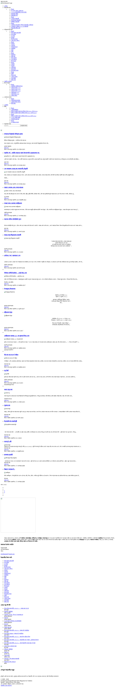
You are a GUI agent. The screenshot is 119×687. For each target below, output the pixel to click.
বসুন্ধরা (5, 589)
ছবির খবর (6, 581)
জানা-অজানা (7, 583)
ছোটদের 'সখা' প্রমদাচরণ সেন (12, 255)
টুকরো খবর (6, 597)
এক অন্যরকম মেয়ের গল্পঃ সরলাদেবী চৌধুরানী (16, 169)
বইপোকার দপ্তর (7, 594)
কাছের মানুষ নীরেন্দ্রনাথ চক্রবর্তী (12, 235)
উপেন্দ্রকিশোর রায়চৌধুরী (10, 421)
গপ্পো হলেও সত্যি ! (8, 568)
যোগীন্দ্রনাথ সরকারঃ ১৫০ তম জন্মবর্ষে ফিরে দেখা (16, 336)
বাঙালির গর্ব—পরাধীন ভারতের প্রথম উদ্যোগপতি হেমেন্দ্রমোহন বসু (21, 153)
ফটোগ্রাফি (6, 600)
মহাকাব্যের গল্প (7, 573)
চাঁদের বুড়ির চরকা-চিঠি (9, 561)
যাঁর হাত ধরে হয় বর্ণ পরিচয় (11, 355)
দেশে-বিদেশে (7, 584)
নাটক (5, 578)
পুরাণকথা (6, 572)
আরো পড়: (6, 148)
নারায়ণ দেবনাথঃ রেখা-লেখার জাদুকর (13, 187)
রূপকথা (5, 565)
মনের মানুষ (6, 592)
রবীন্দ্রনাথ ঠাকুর (8, 312)
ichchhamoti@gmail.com (7, 554)
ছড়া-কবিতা (6, 562)
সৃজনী (5, 595)
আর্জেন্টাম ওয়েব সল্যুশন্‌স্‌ (6, 685)
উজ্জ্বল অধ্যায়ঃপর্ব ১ (9, 469)
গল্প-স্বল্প (6, 564)
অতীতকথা (6, 590)
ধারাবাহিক (6, 575)
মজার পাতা (6, 601)
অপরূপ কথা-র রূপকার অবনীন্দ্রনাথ (13, 203)
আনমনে (6, 570)
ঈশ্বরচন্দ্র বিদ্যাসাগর (9, 289)
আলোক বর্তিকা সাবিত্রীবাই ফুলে (12, 219)
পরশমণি (6, 587)
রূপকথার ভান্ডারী (8, 454)
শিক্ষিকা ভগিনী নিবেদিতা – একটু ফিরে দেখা (15, 273)
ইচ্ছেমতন (6, 579)
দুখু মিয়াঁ (6, 370)
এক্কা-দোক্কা (7, 598)
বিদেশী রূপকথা (7, 567)
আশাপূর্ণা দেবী (7, 441)
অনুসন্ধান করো (7, 124)
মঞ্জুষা (5, 576)
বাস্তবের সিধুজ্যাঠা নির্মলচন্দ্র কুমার (13, 134)
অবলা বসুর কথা (8, 389)
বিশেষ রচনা (6, 586)
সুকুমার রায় (7, 405)
